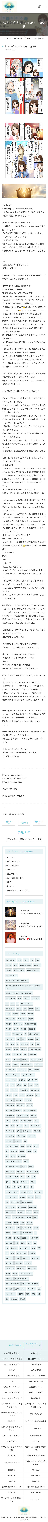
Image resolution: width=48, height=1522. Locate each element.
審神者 (8, 882)
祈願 (12, 1253)
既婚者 (16, 1222)
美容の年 (15, 1182)
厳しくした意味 (34, 1034)
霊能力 (23, 1243)
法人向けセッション (33, 970)
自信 (19, 1187)
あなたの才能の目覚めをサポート (16, 795)
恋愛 (36, 1085)
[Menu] (44, 6)
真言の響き (24, 1044)
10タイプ (26, 998)
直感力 (31, 1166)
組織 (37, 1039)
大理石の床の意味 (35, 1049)
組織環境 (8, 970)
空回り (8, 1182)
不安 (37, 1095)
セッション (9, 1243)
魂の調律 (31, 1039)
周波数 (33, 1182)
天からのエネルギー (26, 1273)
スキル (29, 1146)
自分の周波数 (22, 1207)
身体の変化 (9, 1110)
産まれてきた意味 (26, 1121)
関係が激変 (32, 1207)
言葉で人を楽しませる (13, 1166)
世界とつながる (34, 1070)
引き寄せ (21, 1212)
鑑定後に (25, 1238)
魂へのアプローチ (26, 1192)
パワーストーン (10, 1294)
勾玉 (12, 1003)
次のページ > (39, 823)
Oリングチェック (36, 1059)
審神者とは (37, 965)
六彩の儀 (31, 1014)
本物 (16, 1243)
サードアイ (38, 1192)
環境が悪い (18, 1100)
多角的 (8, 1059)
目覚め (19, 1085)
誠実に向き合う (10, 1207)
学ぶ (22, 1146)
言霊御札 (22, 1080)
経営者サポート (19, 970)
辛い (35, 1217)
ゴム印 (8, 1054)
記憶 (18, 1228)
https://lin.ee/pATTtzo (12, 781)
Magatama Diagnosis (12, 1075)
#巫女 (38, 838)
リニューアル (22, 1070)
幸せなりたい (10, 1009)
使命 (19, 998)
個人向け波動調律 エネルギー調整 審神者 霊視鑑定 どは (24, 987)
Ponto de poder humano (22, 1217)
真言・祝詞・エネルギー (15, 878)
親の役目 (32, 1029)
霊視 (25, 1054)
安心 (32, 1187)
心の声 (29, 1151)
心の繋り (8, 1095)
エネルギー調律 (10, 1019)
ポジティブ (31, 1136)
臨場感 (16, 1049)
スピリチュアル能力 (12, 1177)
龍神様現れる (21, 1268)
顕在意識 (22, 1299)
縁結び (36, 1212)
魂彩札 (19, 1009)
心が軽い (28, 1263)
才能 (12, 1085)
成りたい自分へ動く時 (13, 1284)
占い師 (16, 1029)
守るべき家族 (15, 1202)
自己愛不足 (21, 1156)
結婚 (7, 1299)
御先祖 (17, 1258)
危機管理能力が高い (12, 1146)
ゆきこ (29, 1212)
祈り (7, 1253)
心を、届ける (17, 1054)
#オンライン (12, 838)
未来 (23, 1039)
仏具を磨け (25, 1258)
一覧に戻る (24, 823)
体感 (7, 1151)
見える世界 (32, 1054)
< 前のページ (9, 823)
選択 (18, 1039)
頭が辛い (31, 1197)
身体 (29, 1243)
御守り (36, 1146)
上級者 (8, 1273)
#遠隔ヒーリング (27, 838)
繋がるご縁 (30, 1095)
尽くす (13, 1156)
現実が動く (9, 1258)
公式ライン (35, 998)
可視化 (8, 1065)
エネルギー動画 (10, 998)
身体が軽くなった (22, 1115)
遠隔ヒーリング (20, 1289)
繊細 (25, 1141)
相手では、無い (10, 1212)
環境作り (18, 1110)
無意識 (22, 1151)
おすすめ (8, 965)
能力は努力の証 (27, 1202)
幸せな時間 (9, 1263)
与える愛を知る (36, 1126)
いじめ (8, 1014)
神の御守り (10, 886)
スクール (19, 1126)
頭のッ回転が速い (32, 1172)
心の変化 (29, 1105)
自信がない (9, 1100)
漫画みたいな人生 (26, 1065)
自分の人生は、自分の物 (30, 1284)
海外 (35, 1151)
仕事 (39, 1294)
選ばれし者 (9, 1279)
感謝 (18, 1131)
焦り (22, 1177)
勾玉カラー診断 (32, 1080)
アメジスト (38, 1065)
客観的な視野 (10, 1172)
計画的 (8, 1187)
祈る (7, 1085)
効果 (19, 960)
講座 (12, 1126)
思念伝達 (33, 1115)
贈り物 (8, 1233)
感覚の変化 (20, 1105)
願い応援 (8, 1238)
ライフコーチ (18, 1024)
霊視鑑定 (29, 1222)
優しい (26, 1187)
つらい (26, 960)
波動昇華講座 (32, 1268)
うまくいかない (10, 960)
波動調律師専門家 (30, 1024)
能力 (15, 965)
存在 (36, 1121)
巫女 (39, 1289)
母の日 (36, 1228)
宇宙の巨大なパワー (21, 1279)
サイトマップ (36, 1499)
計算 (14, 1187)
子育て (8, 1034)
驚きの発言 (18, 1263)
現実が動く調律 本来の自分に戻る (17, 980)
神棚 (12, 1044)
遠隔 (33, 1248)
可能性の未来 (10, 1105)
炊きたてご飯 (10, 1228)
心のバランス (10, 1268)
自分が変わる (10, 1131)
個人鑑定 (14, 1248)
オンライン (9, 1289)
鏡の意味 (24, 1049)
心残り (22, 1095)
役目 (37, 1009)
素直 (26, 1126)
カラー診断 (16, 1059)
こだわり (15, 1065)
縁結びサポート (12, 874)
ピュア (38, 1197)
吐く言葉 (28, 1100)
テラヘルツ (24, 1182)
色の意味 (25, 1059)
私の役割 (8, 1049)
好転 (7, 1090)
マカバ (8, 1121)
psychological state (28, 1075)
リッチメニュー (24, 1248)
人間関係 (21, 1294)
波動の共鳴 (37, 1131)
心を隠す (18, 1141)
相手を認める (26, 1131)
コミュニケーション (12, 1192)
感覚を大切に (21, 1136)
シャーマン (31, 1289)
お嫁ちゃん (16, 1233)
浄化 (39, 1248)
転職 (33, 1294)
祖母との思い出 (17, 1034)
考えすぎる (20, 1172)
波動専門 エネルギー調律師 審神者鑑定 (19, 993)
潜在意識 (14, 1299)
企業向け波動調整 (12, 861)
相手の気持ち (24, 1090)
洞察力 (24, 1166)
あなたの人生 (10, 1039)
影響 (35, 1243)
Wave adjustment (11, 1080)
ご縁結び (32, 1253)
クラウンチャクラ (11, 1197)
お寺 (37, 1044)
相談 (32, 960)
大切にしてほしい (26, 1003)
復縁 (30, 1085)
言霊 (25, 1009)
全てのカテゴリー (12, 857)
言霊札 (23, 1014)
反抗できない (26, 1228)
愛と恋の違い (35, 1090)
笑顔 (7, 1202)
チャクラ (15, 1121)
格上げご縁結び (27, 1233)
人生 (7, 1003)
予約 (7, 1248)
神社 (32, 1044)
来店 (22, 1222)
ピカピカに (35, 1258)
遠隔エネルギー (10, 1070)
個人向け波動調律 (9, 788)
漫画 (37, 960)
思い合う (8, 1222)
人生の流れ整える (11, 975)
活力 (28, 1177)
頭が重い (22, 1197)
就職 (27, 1294)
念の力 (31, 1009)
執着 (15, 1095)
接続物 (15, 1273)
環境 (7, 1044)
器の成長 (17, 1238)
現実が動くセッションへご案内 (17, 890)
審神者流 (8, 1029)
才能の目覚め (19, 814)
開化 (25, 1085)
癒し (7, 1156)
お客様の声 (34, 1238)
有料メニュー (22, 1019)
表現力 (26, 1161)
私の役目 (24, 1029)
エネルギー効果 (22, 1253)
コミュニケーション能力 (13, 1161)
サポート (14, 1090)
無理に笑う (9, 1141)
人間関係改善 (10, 1115)
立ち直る (15, 1014)
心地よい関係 (10, 1136)
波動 (7, 1126)
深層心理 (14, 1151)
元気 (33, 1177)
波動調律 (8, 1024)
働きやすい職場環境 (30, 1110)
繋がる (8, 1217)
